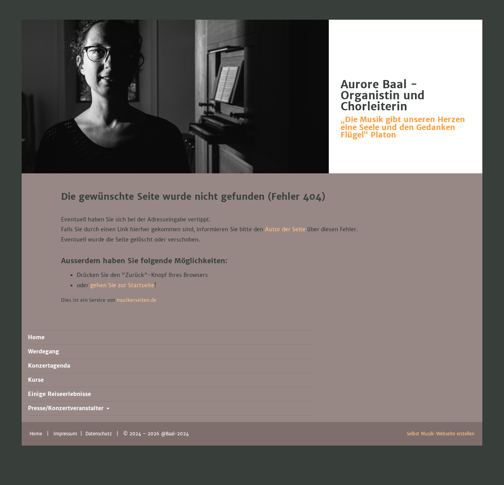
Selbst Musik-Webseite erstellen (440, 434)
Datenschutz (99, 434)
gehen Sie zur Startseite (122, 285)
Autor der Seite (285, 229)
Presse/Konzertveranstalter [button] (67, 408)
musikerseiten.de (136, 300)
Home (36, 434)
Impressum (66, 434)
